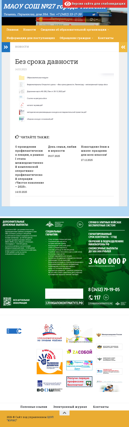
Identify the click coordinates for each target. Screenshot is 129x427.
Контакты (106, 38)
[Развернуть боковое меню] (6, 47)
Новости (29, 29)
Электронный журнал (70, 406)
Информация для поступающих (31, 38)
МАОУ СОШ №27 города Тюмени (54, 6)
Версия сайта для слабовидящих (98, 4)
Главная (12, 29)
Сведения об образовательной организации (73, 29)
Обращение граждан (75, 38)
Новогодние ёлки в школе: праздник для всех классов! (95, 150)
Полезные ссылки (33, 406)
